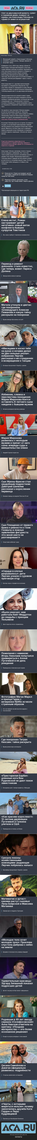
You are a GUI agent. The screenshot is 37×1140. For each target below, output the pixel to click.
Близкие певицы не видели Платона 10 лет (16, 496)
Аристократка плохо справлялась (13, 624)
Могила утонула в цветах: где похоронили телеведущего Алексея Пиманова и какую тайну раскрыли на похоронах (16, 310)
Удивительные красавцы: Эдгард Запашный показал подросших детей (17, 983)
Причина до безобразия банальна (13, 1118)
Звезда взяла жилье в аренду (12, 276)
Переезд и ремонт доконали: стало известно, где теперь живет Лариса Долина (17, 268)
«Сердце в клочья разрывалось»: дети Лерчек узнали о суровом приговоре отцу (16, 575)
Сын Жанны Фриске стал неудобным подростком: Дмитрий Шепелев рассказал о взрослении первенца (16, 486)
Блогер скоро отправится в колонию (14, 583)
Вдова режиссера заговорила (12, 746)
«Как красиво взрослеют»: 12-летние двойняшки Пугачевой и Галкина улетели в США (17, 821)
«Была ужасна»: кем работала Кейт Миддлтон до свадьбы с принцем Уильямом (16, 616)
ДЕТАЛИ (7, 185)
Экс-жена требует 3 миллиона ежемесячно (16, 235)
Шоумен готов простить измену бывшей (15, 952)
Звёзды (6, 8)
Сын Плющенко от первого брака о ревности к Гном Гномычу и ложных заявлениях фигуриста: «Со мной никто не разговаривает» (17, 531)
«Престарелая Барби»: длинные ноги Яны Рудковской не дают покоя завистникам (17, 779)
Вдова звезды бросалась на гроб (13, 319)
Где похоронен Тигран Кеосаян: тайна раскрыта (16, 740)
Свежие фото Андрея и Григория (13, 911)
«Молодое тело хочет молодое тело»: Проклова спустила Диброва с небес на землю (17, 944)
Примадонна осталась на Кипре (12, 829)
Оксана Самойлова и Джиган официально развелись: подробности (16, 1068)
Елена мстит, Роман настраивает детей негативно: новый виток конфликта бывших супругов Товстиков (15, 225)
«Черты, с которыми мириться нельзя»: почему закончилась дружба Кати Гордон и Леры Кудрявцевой (17, 1109)
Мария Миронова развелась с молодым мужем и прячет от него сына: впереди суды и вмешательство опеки (15, 443)
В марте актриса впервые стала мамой (15, 1036)
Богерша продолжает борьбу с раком (14, 365)
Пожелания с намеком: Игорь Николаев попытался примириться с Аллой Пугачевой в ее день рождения (17, 658)
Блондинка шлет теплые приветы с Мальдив (16, 787)
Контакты (18, 1137)
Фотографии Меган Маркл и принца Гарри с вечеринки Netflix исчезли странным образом (16, 701)
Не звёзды (29, 8)
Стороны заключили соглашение (13, 1075)
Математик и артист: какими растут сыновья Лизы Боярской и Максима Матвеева (17, 903)
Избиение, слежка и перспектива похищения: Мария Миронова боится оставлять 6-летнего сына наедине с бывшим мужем (17, 399)
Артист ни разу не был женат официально (15, 990)
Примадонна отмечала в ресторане (14, 668)
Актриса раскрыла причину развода (14, 409)
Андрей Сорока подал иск (11, 452)
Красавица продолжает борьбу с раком (15, 870)
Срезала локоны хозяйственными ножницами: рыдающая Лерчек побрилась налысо (17, 862)
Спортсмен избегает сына (11, 542)
